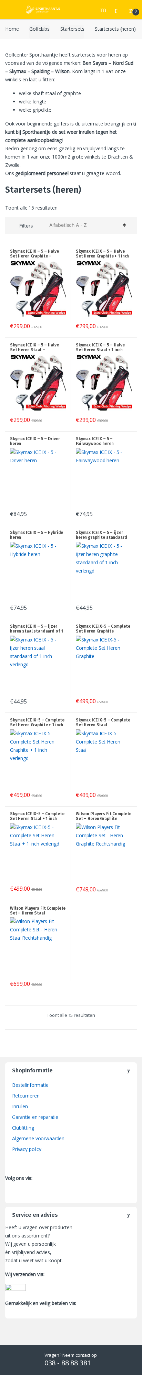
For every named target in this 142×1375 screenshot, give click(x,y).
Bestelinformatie (30, 1085)
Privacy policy (26, 1149)
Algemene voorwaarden (38, 1138)
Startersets (72, 29)
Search (104, 9)
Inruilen (20, 1106)
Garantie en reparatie (35, 1117)
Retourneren (25, 1095)
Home (12, 29)
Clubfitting (23, 1127)
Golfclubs (39, 29)
